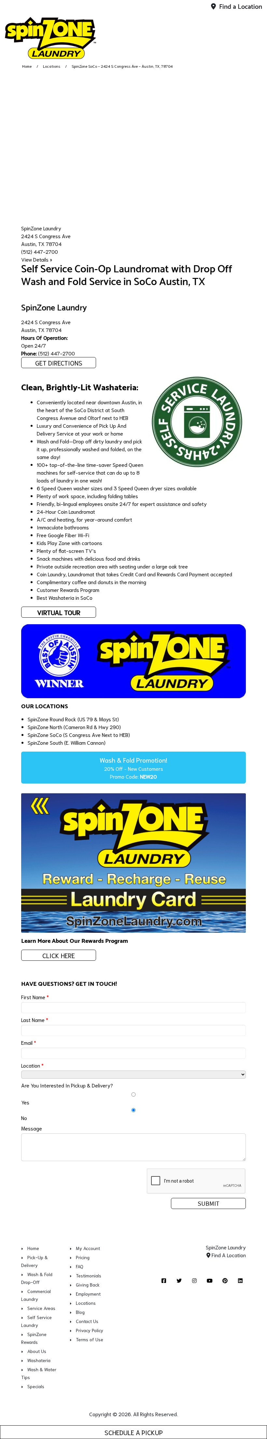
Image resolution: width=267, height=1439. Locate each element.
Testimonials (88, 1275)
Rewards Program (79, 589)
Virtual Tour (58, 612)
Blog (80, 1312)
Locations (51, 66)
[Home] (50, 38)
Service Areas (41, 1308)
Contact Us (87, 1321)
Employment (88, 1294)
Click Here (58, 955)
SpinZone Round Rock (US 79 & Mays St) (73, 718)
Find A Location (228, 1254)
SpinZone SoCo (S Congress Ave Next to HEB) (79, 734)
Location (32, 1065)
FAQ (79, 1266)
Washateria (38, 1360)
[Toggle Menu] (255, 37)
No (24, 1117)
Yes (25, 1102)
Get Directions (58, 362)
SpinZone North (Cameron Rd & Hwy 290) (74, 726)
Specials (35, 1386)
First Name (35, 996)
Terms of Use (89, 1339)
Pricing (83, 1257)
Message (31, 1128)
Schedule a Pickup (134, 1432)
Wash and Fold (53, 441)
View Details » (36, 259)
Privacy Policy (89, 1330)
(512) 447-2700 (39, 251)
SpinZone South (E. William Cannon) (66, 742)
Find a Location (240, 7)
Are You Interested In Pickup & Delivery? (67, 1085)
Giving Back (88, 1285)
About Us (36, 1351)
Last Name (34, 1019)
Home (27, 66)
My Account (88, 1248)
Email (28, 1042)
